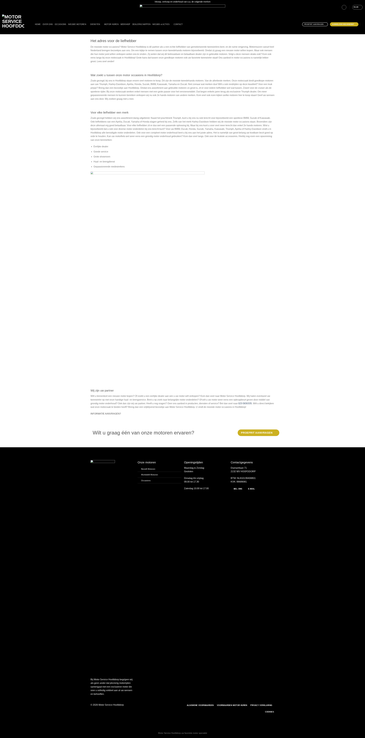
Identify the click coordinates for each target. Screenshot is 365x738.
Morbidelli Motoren (149, 475)
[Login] (344, 7)
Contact (178, 24)
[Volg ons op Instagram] (6, 7)
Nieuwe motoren (77, 24)
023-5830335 (245, 403)
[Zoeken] (186, 24)
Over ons (48, 24)
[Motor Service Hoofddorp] (16, 24)
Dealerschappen (141, 24)
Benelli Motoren (148, 469)
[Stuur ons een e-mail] (9, 7)
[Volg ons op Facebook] (3, 7)
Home (38, 24)
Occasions (60, 24)
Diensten (95, 24)
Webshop (125, 24)
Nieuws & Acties (161, 24)
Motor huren (111, 24)
